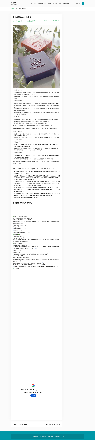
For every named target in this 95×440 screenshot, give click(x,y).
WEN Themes (60, 436)
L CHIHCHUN (25, 20)
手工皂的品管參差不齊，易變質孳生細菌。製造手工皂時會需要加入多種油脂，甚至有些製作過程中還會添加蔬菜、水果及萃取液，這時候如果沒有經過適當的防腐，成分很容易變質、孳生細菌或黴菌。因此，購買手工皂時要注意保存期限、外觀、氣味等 (37, 183)
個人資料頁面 (66, 3)
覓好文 (60, 3)
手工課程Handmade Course (37, 20)
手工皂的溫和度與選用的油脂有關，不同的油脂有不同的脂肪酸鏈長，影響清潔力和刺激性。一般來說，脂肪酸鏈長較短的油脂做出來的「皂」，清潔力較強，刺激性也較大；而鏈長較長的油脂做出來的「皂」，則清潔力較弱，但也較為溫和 (37, 177)
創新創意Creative (48, 20)
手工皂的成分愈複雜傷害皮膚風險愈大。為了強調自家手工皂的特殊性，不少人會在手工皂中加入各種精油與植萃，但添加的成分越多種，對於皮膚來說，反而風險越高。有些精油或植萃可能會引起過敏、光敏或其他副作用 (37, 189)
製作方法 (31, 22)
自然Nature (20, 22)
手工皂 (27, 22)
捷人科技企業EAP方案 (52, 3)
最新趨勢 (55, 20)
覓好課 (13, 3)
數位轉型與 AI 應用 (42, 3)
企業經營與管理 (33, 3)
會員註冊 (78, 3)
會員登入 (73, 3)
